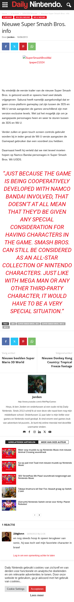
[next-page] (39, 515)
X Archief (15, 13)
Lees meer (37, 595)
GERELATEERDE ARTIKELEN (21, 442)
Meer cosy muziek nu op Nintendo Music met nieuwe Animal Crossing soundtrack (44, 450)
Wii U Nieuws (39, 17)
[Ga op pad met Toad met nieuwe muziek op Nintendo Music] (9, 466)
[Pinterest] (23, 46)
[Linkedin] (40, 432)
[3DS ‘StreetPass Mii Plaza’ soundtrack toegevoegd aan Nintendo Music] (9, 479)
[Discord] (24, 432)
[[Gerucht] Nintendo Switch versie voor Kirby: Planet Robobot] (9, 505)
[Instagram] (34, 432)
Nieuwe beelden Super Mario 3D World (18, 360)
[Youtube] (50, 432)
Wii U (6, 327)
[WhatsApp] (32, 46)
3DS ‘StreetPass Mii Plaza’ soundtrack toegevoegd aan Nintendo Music (44, 476)
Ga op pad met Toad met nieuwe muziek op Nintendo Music (45, 463)
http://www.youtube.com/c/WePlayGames (37, 402)
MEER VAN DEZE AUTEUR (53, 442)
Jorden (10, 37)
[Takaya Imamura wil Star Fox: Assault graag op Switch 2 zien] (9, 492)
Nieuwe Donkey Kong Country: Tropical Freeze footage (57, 362)
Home (4, 13)
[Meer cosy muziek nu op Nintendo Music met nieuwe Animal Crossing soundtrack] (9, 453)
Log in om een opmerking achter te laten (34, 555)
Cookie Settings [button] (15, 588)
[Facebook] (5, 46)
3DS (13, 324)
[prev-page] (35, 515)
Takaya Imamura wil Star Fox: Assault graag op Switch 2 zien (45, 489)
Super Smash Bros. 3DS (28, 324)
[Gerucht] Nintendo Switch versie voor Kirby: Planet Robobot (44, 502)
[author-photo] (37, 384)
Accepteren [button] (37, 588)
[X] (14, 46)
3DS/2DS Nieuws (29, 13)
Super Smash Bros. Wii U (53, 324)
